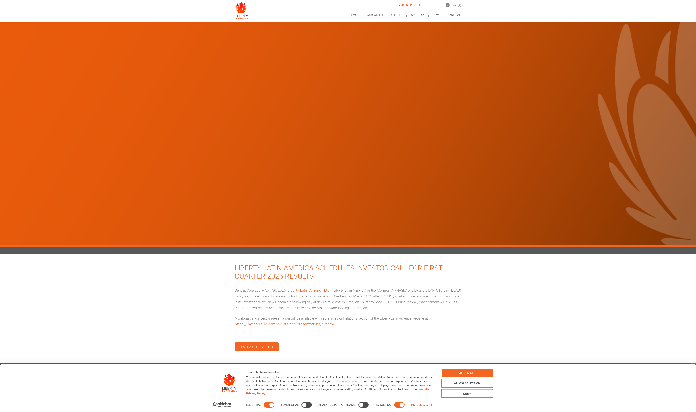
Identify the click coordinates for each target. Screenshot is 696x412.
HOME (355, 15)
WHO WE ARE (375, 15)
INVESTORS (417, 15)
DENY (467, 393)
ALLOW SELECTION (467, 383)
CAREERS (454, 15)
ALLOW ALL (467, 373)
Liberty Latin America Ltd (308, 290)
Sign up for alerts (414, 4)
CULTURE (397, 15)
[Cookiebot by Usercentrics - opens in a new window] (222, 405)
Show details (419, 405)
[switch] (306, 405)
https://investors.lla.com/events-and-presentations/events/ (284, 324)
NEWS (436, 15)
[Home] (241, 9)
